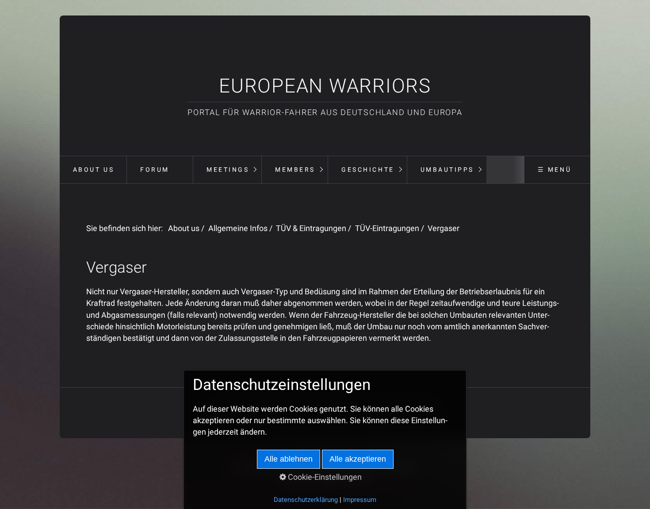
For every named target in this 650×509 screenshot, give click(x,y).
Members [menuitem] (295, 169)
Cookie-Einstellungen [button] (324, 477)
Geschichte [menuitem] (367, 169)
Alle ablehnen (288, 459)
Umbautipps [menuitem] (447, 169)
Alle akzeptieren (357, 459)
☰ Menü (554, 169)
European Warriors (325, 85)
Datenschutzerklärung (306, 500)
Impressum (359, 500)
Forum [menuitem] (154, 169)
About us (183, 228)
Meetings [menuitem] (227, 169)
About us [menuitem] (93, 169)
